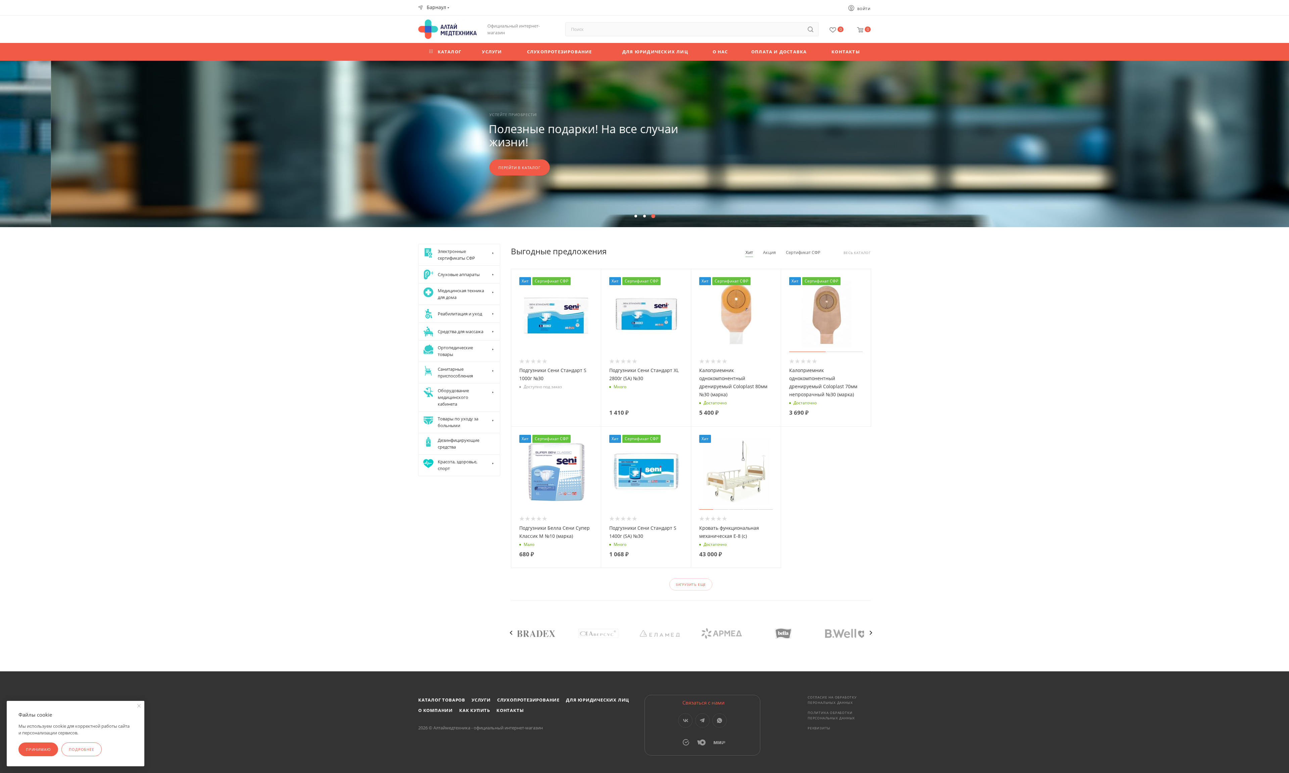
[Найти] (810, 29)
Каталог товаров (441, 700)
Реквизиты (819, 728)
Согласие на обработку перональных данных (832, 700)
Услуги (481, 700)
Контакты (510, 710)
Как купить (474, 710)
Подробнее (81, 749)
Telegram (702, 720)
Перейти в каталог (468, 167)
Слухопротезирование (528, 700)
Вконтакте (685, 720)
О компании (435, 710)
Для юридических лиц (597, 700)
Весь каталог (857, 253)
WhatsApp (719, 720)
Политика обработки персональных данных (831, 715)
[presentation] (511, 632)
